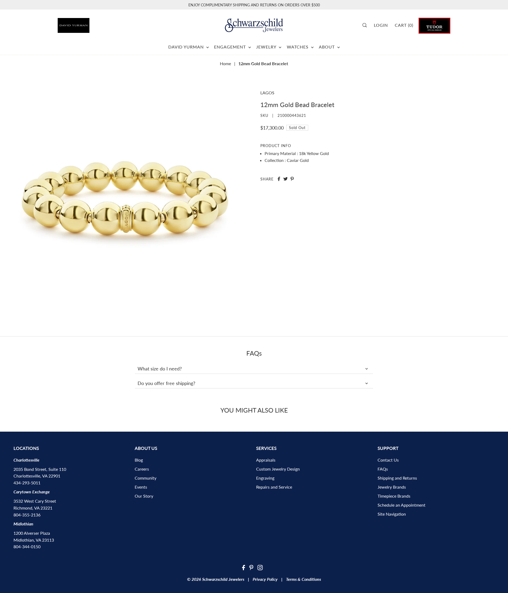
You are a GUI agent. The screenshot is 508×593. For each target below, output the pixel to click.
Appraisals (265, 459)
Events (141, 486)
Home (225, 63)
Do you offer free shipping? (166, 383)
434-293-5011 (26, 482)
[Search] (366, 25)
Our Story (144, 495)
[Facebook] (243, 567)
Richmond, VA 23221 (32, 507)
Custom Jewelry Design (278, 468)
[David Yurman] (89, 23)
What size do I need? (160, 368)
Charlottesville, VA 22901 (36, 475)
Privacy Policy (265, 579)
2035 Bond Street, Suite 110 (39, 469)
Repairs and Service (274, 486)
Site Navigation (392, 513)
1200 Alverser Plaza (31, 533)
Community (145, 477)
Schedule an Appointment (401, 504)
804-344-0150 (26, 546)
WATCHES (298, 46)
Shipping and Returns (397, 477)
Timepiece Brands (394, 495)
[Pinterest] (251, 567)
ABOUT (327, 46)
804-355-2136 (26, 514)
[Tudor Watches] (434, 25)
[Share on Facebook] (279, 179)
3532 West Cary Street (34, 500)
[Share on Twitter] (285, 179)
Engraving (265, 477)
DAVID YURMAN (186, 46)
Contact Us (388, 459)
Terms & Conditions (303, 579)
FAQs (383, 468)
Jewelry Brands (392, 486)
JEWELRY (267, 46)
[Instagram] (260, 567)
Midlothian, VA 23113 (33, 539)
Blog (139, 459)
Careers (142, 468)
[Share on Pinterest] (292, 179)
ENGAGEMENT (230, 46)
